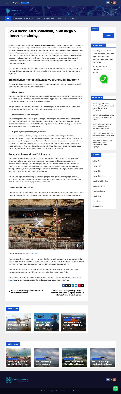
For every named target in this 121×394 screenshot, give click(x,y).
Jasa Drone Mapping (100, 181)
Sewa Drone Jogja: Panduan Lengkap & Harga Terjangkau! (102, 364)
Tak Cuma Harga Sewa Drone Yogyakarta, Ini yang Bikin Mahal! (103, 117)
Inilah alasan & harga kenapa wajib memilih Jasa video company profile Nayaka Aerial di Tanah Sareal (66, 292)
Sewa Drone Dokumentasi (23, 18)
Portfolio (62, 18)
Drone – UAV (97, 166)
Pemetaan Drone (76, 317)
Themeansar (76, 391)
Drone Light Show (99, 176)
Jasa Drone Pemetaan (45, 18)
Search (95, 29)
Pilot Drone (97, 196)
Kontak (74, 18)
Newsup (68, 391)
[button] (115, 388)
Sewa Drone (34, 254)
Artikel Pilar (97, 161)
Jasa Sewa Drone (40, 319)
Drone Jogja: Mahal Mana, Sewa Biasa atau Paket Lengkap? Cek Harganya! (102, 126)
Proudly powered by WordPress (50, 391)
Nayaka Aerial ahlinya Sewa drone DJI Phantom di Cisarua (27, 291)
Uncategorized (98, 206)
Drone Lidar (67, 317)
